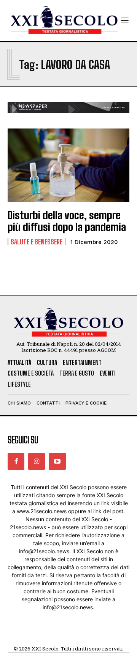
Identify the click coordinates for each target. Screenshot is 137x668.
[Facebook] (16, 461)
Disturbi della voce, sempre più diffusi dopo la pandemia (67, 221)
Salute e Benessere (36, 241)
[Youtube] (57, 461)
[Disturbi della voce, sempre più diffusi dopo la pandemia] (68, 165)
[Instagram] (36, 461)
